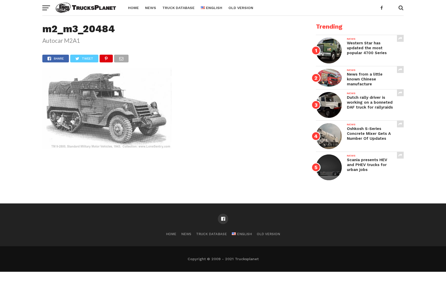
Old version (240, 8)
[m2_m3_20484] (106, 147)
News (150, 8)
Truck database (178, 8)
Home (133, 8)
